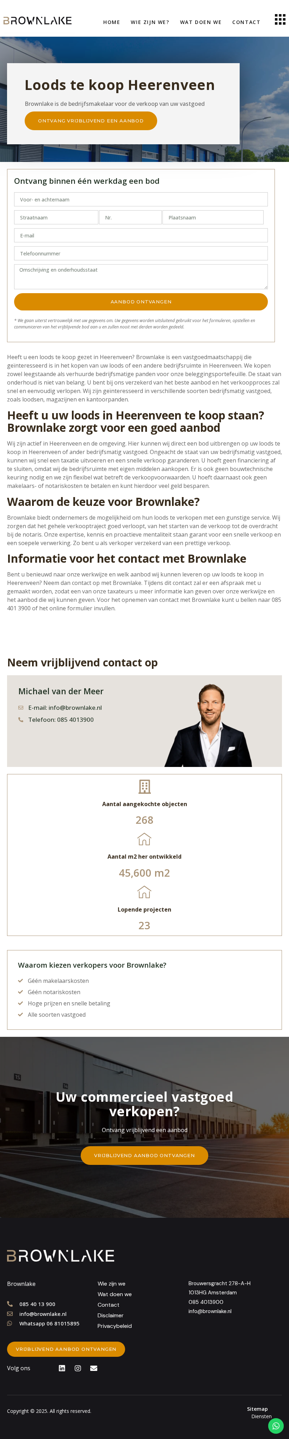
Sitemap (257, 1408)
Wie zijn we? (150, 22)
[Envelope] (94, 1368)
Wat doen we (201, 22)
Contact (246, 22)
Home (111, 22)
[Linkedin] (62, 1368)
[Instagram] (78, 1368)
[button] (91, 120)
